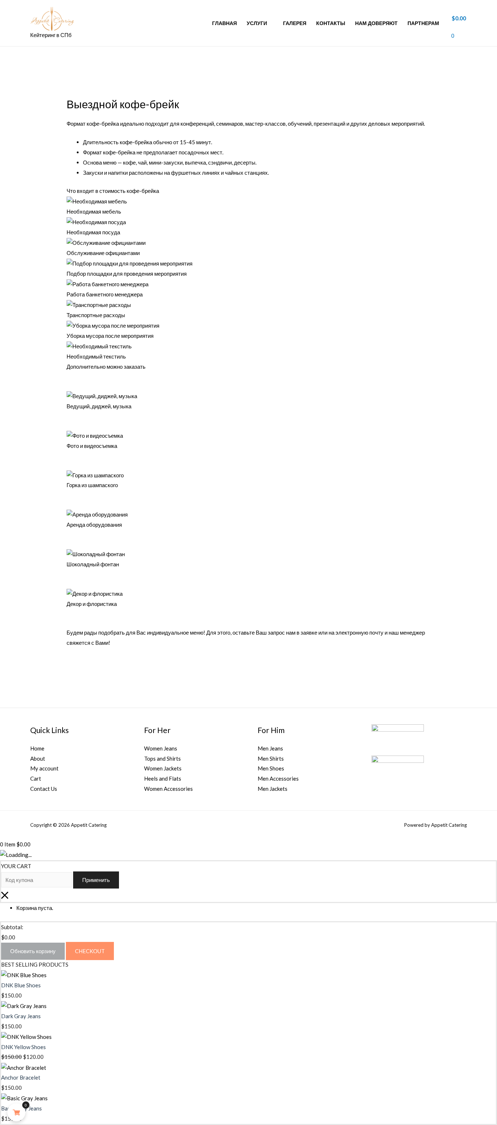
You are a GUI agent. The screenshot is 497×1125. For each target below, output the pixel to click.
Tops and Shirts (162, 758)
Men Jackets (272, 788)
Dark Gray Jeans (21, 1016)
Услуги (257, 23)
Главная (224, 23)
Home (37, 748)
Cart (35, 778)
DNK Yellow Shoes (23, 1047)
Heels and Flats (162, 778)
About (37, 758)
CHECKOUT (90, 951)
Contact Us (43, 788)
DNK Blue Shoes (21, 985)
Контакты (330, 23)
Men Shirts (271, 758)
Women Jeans (160, 748)
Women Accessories (168, 788)
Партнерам (423, 23)
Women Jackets (163, 768)
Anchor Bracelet (20, 1077)
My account (44, 768)
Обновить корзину (33, 951)
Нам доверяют (376, 23)
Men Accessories (278, 778)
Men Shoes (271, 768)
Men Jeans (270, 748)
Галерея (294, 23)
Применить (96, 880)
